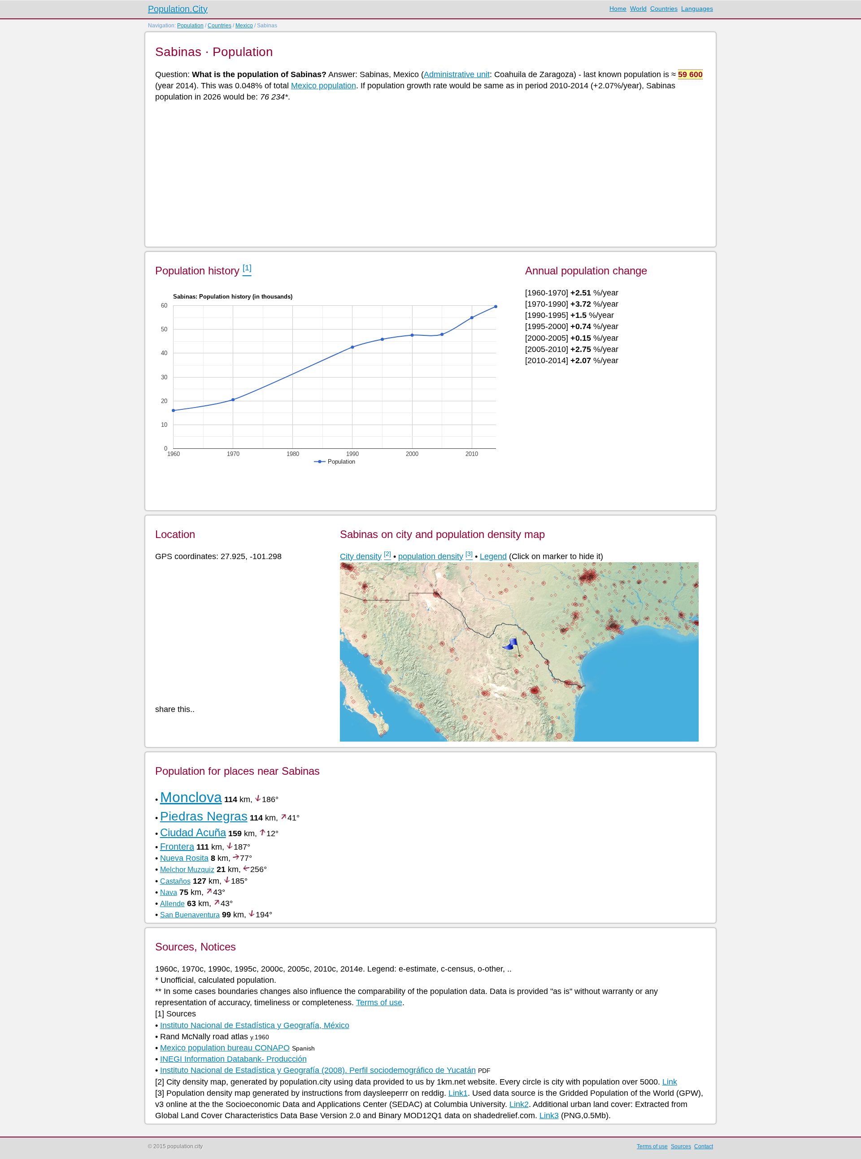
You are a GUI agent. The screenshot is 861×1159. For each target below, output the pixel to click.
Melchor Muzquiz (187, 869)
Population (190, 25)
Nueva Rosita (184, 858)
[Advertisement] (424, 173)
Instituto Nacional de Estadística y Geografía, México (254, 1025)
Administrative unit (457, 74)
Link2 (519, 1104)
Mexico (244, 25)
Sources (681, 1146)
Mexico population (323, 85)
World (638, 8)
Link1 (458, 1093)
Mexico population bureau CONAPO (225, 1047)
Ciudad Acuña (193, 832)
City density (361, 556)
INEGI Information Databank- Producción (233, 1059)
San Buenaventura (190, 915)
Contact (703, 1146)
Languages (697, 8)
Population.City (178, 9)
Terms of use (379, 1002)
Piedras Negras (204, 816)
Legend (493, 556)
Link (669, 1081)
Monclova (191, 797)
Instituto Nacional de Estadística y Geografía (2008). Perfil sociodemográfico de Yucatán (318, 1070)
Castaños (175, 881)
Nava (168, 892)
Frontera (177, 846)
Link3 (549, 1115)
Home (617, 8)
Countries (664, 8)
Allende (172, 903)
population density (430, 556)
